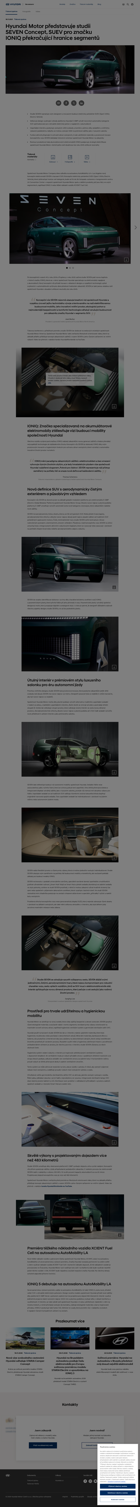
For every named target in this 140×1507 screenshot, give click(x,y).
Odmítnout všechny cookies (118, 1493)
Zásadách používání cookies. (117, 1481)
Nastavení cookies (117, 1499)
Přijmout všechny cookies (117, 1486)
